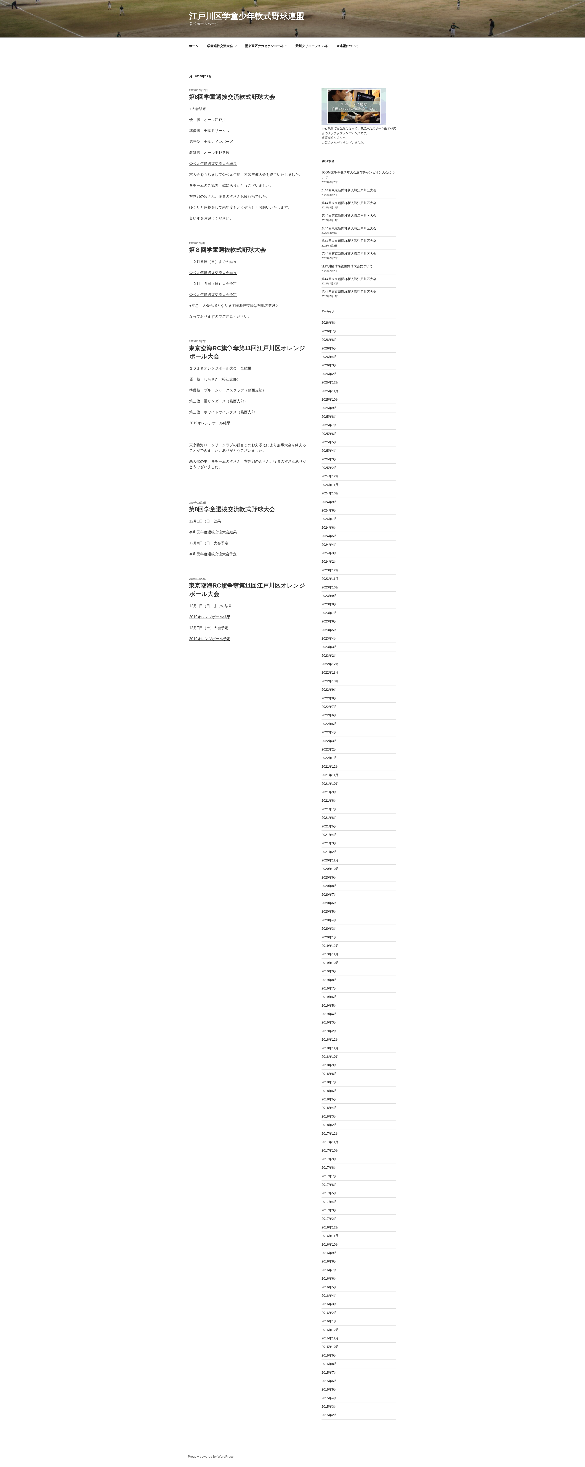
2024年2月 (329, 561)
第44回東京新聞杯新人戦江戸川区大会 (349, 190)
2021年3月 (329, 843)
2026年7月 (329, 331)
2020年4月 (329, 920)
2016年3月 (329, 1304)
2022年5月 (329, 724)
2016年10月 (330, 1244)
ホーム (193, 46)
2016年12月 (330, 1227)
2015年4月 (329, 1398)
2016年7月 (329, 1270)
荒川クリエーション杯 (311, 46)
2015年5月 (329, 1389)
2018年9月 (329, 1065)
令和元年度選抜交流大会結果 (213, 163)
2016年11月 (330, 1236)
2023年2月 (329, 655)
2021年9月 (329, 792)
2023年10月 (330, 587)
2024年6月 (329, 527)
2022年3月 (329, 741)
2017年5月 (329, 1193)
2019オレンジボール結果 (209, 423)
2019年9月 (329, 971)
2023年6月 (329, 621)
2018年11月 (330, 1048)
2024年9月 (329, 502)
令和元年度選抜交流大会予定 (213, 295)
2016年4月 (329, 1295)
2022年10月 (330, 681)
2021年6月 (329, 817)
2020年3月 (329, 928)
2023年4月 (329, 638)
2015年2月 (329, 1415)
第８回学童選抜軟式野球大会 (227, 249)
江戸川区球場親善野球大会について (347, 266)
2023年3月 (329, 647)
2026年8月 (329, 322)
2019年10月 (330, 963)
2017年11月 (330, 1142)
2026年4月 (329, 357)
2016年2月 (329, 1313)
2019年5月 (329, 1005)
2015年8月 (329, 1364)
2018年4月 (329, 1108)
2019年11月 (330, 954)
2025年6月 (329, 434)
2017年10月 (330, 1150)
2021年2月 (329, 852)
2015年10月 (330, 1347)
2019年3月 (329, 1022)
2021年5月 (329, 826)
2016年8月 (329, 1261)
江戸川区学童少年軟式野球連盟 (246, 16)
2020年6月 (329, 903)
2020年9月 (329, 877)
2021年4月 (329, 835)
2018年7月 (329, 1082)
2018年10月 (330, 1056)
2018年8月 (329, 1074)
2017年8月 (329, 1167)
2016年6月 (329, 1278)
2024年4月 (329, 544)
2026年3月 (329, 365)
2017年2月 (329, 1218)
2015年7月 (329, 1372)
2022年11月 (330, 672)
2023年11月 (330, 578)
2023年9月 (329, 596)
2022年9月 (329, 689)
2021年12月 (330, 766)
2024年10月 (330, 493)
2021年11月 (330, 775)
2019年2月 (329, 1031)
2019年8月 (329, 980)
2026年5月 (329, 348)
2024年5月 (329, 536)
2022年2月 (329, 749)
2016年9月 (329, 1253)
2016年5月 (329, 1287)
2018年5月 (329, 1099)
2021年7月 (329, 809)
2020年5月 (329, 911)
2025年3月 (329, 459)
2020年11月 (330, 860)
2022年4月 (329, 732)
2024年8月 (329, 510)
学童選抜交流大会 (220, 46)
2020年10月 (330, 869)
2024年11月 (330, 485)
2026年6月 (329, 339)
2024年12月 (330, 476)
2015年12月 (330, 1330)
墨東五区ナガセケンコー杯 (264, 46)
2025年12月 (330, 382)
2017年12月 (330, 1133)
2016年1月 (329, 1321)
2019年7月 (329, 988)
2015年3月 (329, 1406)
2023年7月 (329, 613)
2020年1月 (329, 937)
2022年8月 (329, 698)
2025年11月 (330, 391)
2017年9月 (329, 1159)
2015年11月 (330, 1338)
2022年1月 (329, 758)
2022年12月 (330, 664)
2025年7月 (329, 425)
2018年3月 (329, 1116)
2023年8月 (329, 604)
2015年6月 (329, 1381)
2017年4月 (329, 1202)
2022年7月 (329, 707)
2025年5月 (329, 442)
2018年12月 (330, 1039)
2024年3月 (329, 553)
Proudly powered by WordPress (211, 1456)
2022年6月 (329, 715)
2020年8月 (329, 886)
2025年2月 (329, 468)
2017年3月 (329, 1210)
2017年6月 (329, 1184)
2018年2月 (329, 1125)
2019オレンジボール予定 (209, 639)
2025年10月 (330, 399)
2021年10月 (330, 783)
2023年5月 (329, 630)
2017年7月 (329, 1176)
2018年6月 (329, 1091)
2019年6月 (329, 997)
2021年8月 (329, 800)
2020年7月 (329, 894)
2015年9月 (329, 1355)
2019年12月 (330, 945)
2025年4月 (329, 450)
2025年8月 (329, 416)
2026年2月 (329, 374)
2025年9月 (329, 408)
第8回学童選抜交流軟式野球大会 (232, 96)
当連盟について (347, 46)
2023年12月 (330, 570)
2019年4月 (329, 1014)
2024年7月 (329, 519)
